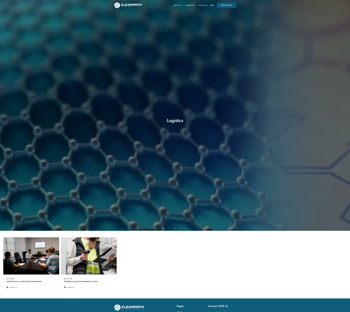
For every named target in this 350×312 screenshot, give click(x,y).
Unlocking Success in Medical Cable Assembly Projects (24, 281)
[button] (31, 256)
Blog (212, 5)
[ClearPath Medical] (129, 307)
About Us (177, 5)
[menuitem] (179, 5)
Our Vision (203, 5)
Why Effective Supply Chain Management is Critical (81, 281)
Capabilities (189, 5)
